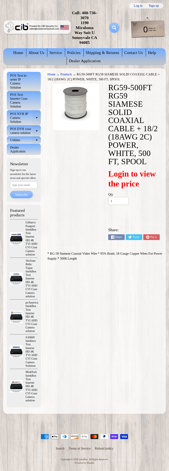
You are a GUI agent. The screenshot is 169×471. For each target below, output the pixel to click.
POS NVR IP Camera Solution (25, 117)
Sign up (154, 5)
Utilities (25, 141)
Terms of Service (80, 448)
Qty (110, 194)
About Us (36, 52)
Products (66, 74)
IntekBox (83, 459)
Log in (138, 5)
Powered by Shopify (84, 463)
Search (60, 448)
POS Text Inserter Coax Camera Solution (19, 100)
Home (18, 52)
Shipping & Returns (102, 52)
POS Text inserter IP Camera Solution (18, 81)
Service (55, 52)
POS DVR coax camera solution (25, 131)
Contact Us (133, 52)
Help (152, 52)
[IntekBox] (37, 27)
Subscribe (21, 194)
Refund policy (104, 448)
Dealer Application (85, 61)
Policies (74, 52)
